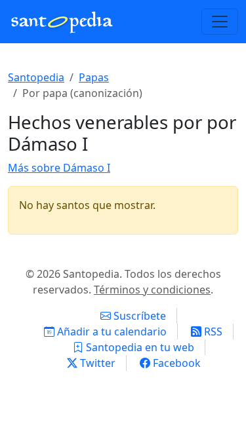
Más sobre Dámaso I (59, 168)
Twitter (96, 363)
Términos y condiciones (152, 289)
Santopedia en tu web (138, 347)
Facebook (175, 363)
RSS (211, 331)
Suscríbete (138, 316)
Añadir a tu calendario (110, 331)
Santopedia (36, 77)
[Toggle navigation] (219, 22)
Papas (94, 77)
